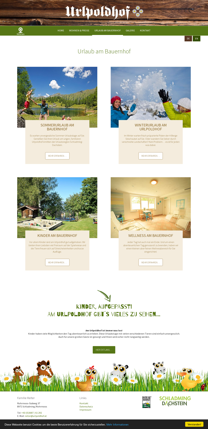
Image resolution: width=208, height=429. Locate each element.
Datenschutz (86, 406)
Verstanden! (194, 424)
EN (196, 38)
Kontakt (145, 30)
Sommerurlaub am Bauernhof (57, 126)
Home (61, 30)
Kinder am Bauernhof (57, 235)
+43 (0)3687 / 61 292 (31, 412)
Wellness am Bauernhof (150, 235)
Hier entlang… (104, 349)
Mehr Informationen (117, 424)
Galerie (130, 30)
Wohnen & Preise (79, 30)
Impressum (85, 409)
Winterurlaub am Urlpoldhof (151, 126)
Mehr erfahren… (57, 155)
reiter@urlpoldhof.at (36, 415)
